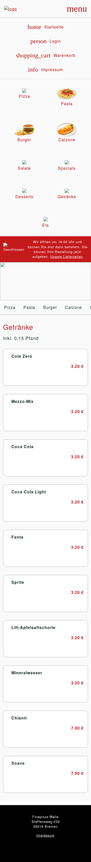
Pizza (9, 307)
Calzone (73, 307)
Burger (50, 307)
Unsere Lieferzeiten (66, 256)
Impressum (45, 835)
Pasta (29, 307)
